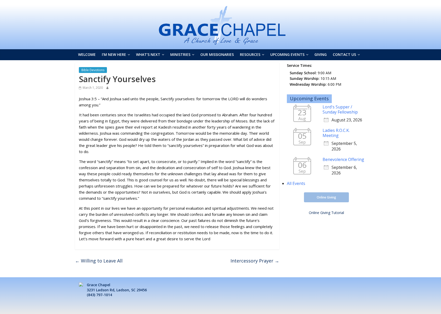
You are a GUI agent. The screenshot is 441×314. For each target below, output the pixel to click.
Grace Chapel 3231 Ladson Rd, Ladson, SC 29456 (117, 287)
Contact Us (344, 54)
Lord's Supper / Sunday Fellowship (340, 109)
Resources (250, 54)
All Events (296, 183)
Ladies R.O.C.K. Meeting (336, 133)
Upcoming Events (287, 54)
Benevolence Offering (343, 159)
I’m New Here (114, 54)
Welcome (87, 54)
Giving (320, 54)
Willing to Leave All (98, 261)
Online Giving (326, 197)
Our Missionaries (217, 54)
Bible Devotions (92, 70)
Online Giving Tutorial (326, 212)
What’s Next (148, 54)
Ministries (180, 54)
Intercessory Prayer (254, 261)
